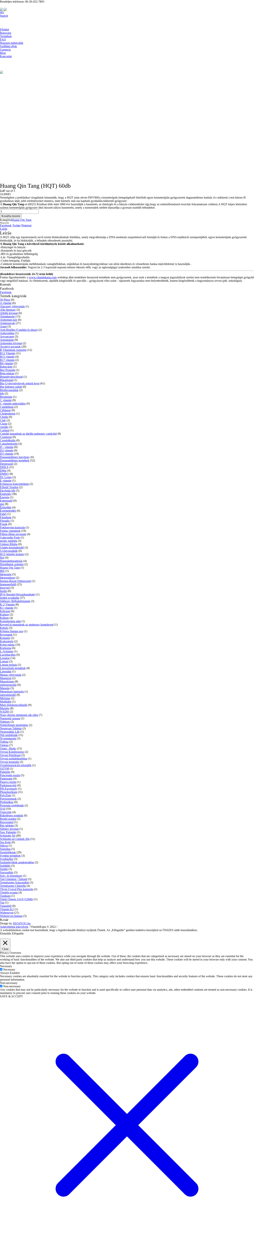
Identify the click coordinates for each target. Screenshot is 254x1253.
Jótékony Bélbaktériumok (15, 601)
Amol (3, 326)
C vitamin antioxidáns (13, 403)
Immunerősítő (8, 584)
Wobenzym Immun (11, 916)
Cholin (4, 416)
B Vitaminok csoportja (13, 349)
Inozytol (5, 587)
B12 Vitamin (7, 353)
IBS (2, 571)
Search (4, 15)
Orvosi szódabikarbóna (13, 758)
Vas (2, 902)
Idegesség (6, 574)
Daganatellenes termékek (14, 460)
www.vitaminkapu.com (43, 277)
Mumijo (4, 708)
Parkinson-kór (8, 785)
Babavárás (6, 366)
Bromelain (6, 396)
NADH (4, 711)
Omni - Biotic (8, 748)
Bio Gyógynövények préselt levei (19, 383)
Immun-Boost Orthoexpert (15, 581)
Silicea (4, 845)
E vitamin (5, 480)
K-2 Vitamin (7, 604)
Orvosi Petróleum (10, 755)
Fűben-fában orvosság (13, 534)
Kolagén (5, 638)
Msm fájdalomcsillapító (13, 705)
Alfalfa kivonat (9, 313)
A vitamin (6, 303)
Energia (4, 497)
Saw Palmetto (8, 832)
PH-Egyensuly (8, 788)
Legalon (5, 658)
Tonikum (5, 895)
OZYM (4, 768)
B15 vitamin (7, 356)
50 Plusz (5, 299)
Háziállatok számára (12, 564)
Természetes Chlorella (13, 885)
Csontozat (6, 437)
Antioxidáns (7, 333)
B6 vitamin (6, 363)
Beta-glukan (7, 373)
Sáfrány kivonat (9, 828)
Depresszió (6, 463)
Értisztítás (5, 507)
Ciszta (3, 423)
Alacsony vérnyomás (12, 306)
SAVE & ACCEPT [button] (11, 996)
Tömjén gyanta (9, 892)
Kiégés (4, 627)
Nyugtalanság (8, 738)
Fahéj (3, 514)
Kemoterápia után (10, 621)
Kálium (4, 617)
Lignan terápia (8, 664)
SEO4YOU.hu (21, 923)
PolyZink (5, 795)
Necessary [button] (6, 966)
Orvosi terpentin (9, 761)
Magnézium (7, 681)
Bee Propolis (7, 370)
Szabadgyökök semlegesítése (17, 862)
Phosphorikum (8, 792)
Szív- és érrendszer (11, 875)
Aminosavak (7, 323)
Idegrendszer (7, 577)
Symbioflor (6, 859)
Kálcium (5, 611)
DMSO (4, 473)
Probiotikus (6, 802)
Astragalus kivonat (11, 343)
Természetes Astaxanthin (14, 882)
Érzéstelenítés (8, 510)
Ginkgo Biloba (8, 544)
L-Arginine (6, 651)
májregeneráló (8, 684)
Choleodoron (7, 413)
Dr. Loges (6, 477)
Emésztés (5, 494)
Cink (3, 420)
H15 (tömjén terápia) (12, 554)
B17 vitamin (7, 360)
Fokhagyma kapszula (12, 527)
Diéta (3, 470)
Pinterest (26, 225)
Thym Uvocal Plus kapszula (16, 889)
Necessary (9, 969)
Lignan (4, 661)
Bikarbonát (6, 380)
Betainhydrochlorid (11, 376)
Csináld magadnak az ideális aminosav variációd (28, 433)
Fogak (3, 524)
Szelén (4, 869)
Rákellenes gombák (11, 815)
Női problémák (9, 735)
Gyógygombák (9, 550)
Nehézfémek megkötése (14, 725)
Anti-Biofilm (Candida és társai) (19, 329)
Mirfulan (5, 698)
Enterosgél (6, 500)
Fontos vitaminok (10, 530)
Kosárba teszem (10, 216)
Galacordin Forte (10, 537)
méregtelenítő (8, 694)
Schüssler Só (7, 835)
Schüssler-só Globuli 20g (15, 838)
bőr (2, 393)
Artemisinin (7, 339)
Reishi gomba (8, 818)
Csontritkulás (7, 440)
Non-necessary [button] (8, 982)
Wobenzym (6, 912)
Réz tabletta (7, 825)
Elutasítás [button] (5, 933)
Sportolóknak (8, 852)
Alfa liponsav (8, 309)
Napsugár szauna (10, 718)
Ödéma (4, 741)
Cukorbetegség (9, 443)
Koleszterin (6, 641)
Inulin (3, 591)
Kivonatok (6, 634)
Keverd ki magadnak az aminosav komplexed (27, 624)
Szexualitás (6, 872)
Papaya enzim (8, 782)
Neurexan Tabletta (11, 728)
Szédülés (5, 865)
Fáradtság (5, 517)
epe (2, 504)
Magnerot (5, 678)
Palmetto (5, 771)
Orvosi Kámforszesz (12, 751)
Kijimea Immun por (11, 631)
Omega (4, 745)
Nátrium (5, 721)
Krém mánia (7, 644)
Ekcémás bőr (7, 490)
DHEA (4, 467)
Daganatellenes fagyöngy (15, 457)
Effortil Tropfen (9, 487)
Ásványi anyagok (10, 346)
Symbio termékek (10, 855)
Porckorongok (8, 798)
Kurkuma (5, 648)
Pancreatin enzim (10, 775)
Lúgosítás (5, 671)
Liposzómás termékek (13, 668)
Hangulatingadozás (11, 560)
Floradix (5, 520)
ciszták (4, 427)
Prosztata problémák (12, 805)
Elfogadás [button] (18, 933)
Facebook (6, 225)
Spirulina (5, 849)
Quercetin (6, 812)
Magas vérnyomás (10, 674)
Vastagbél (5, 905)
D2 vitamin (6, 450)
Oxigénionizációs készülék (15, 765)
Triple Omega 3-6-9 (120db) (16, 899)
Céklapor (5, 410)
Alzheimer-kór (8, 319)
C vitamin (6, 400)
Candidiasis (7, 406)
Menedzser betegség (12, 691)
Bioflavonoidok (9, 390)
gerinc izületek (8, 540)
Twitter (16, 225)
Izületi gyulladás (9, 597)
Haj (2, 557)
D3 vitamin (6, 453)
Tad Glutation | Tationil (13, 879)
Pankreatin (6, 778)
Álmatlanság (7, 316)
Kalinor (4, 614)
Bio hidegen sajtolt (11, 386)
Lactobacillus (8, 654)
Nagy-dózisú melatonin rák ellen (19, 715)
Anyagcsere (7, 336)
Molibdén (5, 701)
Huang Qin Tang (21, 219)
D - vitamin (6, 447)
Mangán (5, 688)
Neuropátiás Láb (10, 731)
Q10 (2, 808)
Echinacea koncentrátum (14, 483)
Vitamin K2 (7, 909)
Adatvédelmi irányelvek (14, 926)
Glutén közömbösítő (12, 547)
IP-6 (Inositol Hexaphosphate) (17, 594)
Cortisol (4, 430)
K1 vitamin (6, 607)
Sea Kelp (5, 842)
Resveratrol (6, 822)
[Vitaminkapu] (3, 9)
